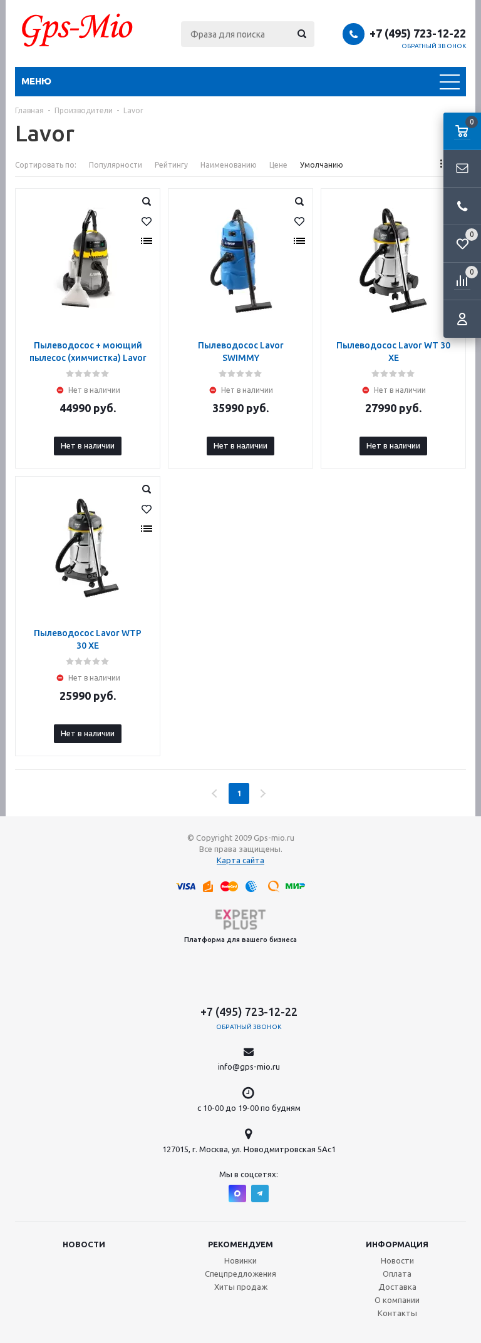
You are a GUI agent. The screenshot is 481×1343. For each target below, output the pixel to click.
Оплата (397, 1273)
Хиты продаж (240, 1286)
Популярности (115, 165)
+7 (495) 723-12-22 (418, 33)
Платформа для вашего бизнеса (240, 939)
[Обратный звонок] (462, 206)
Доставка (397, 1286)
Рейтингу (171, 165)
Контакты (397, 1313)
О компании (397, 1299)
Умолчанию (321, 165)
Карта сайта (240, 860)
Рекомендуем (240, 1244)
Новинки (240, 1260)
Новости (84, 1244)
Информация (397, 1244)
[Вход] (462, 319)
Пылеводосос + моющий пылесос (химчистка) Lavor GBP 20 (88, 357)
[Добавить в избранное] (146, 221)
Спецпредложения (240, 1273)
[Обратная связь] (462, 169)
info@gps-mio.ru (249, 1066)
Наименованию (228, 165)
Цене (278, 165)
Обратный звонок (434, 46)
